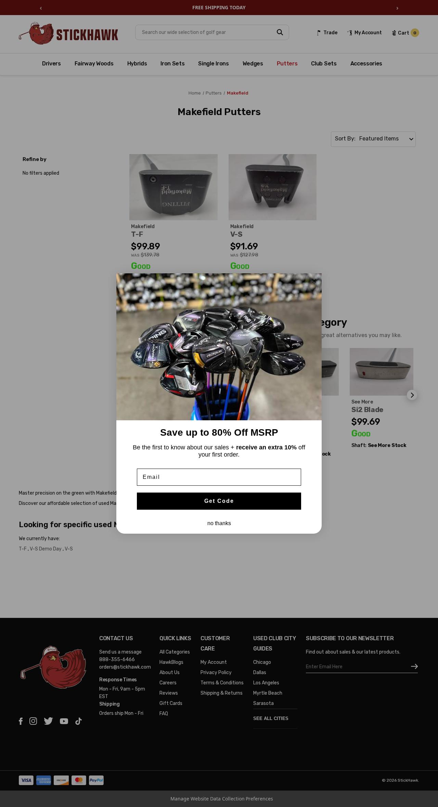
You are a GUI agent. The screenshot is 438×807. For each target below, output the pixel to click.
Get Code (219, 501)
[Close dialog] (314, 281)
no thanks (219, 523)
